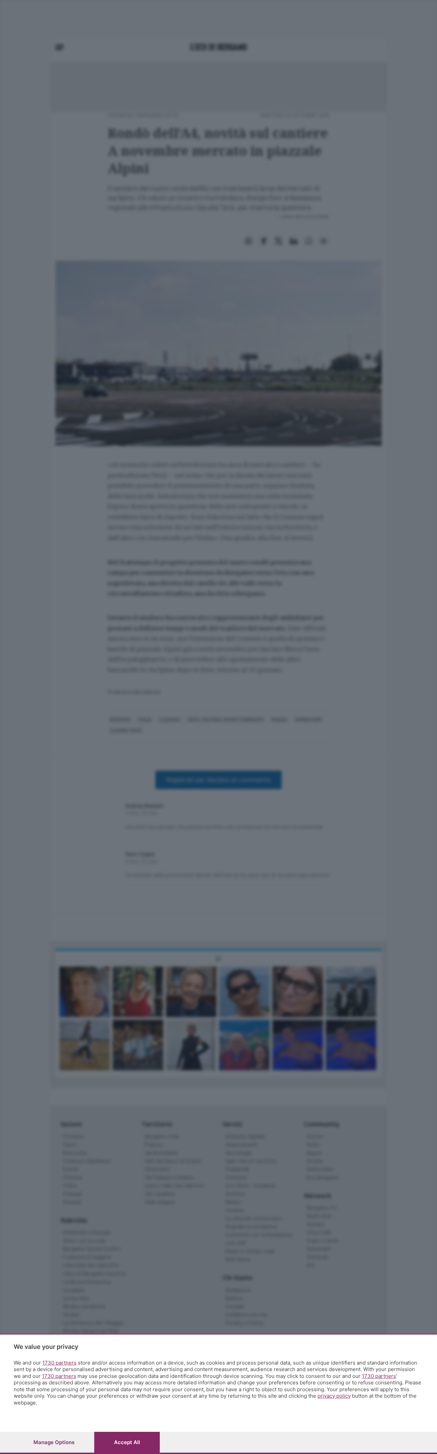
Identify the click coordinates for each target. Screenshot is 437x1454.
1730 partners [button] (59, 1362)
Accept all (127, 1442)
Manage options (53, 1442)
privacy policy (334, 1396)
